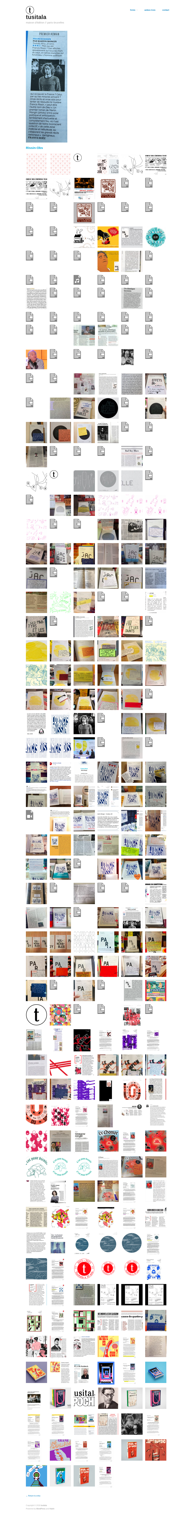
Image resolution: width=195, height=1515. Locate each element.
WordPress (40, 1509)
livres (132, 10)
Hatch (52, 1509)
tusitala (36, 17)
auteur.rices (149, 10)
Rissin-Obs (34, 148)
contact (165, 10)
